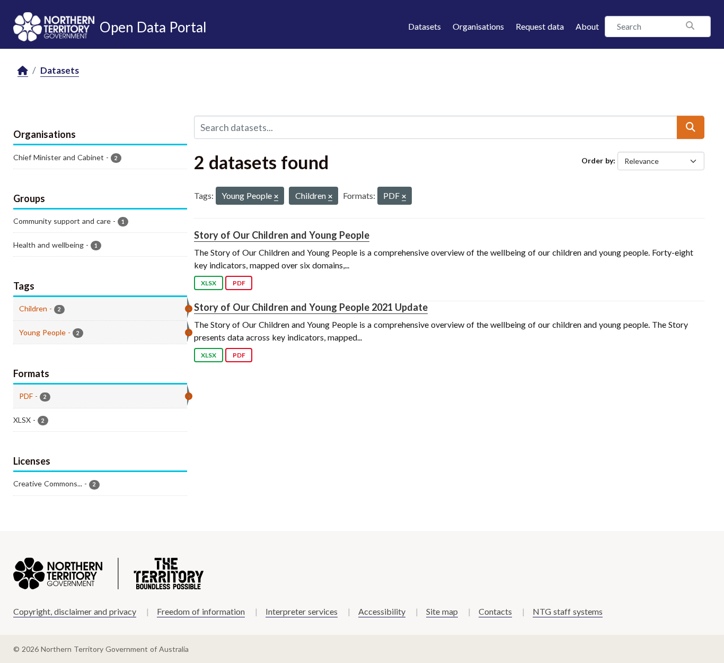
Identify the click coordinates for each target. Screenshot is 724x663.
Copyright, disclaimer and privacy (74, 611)
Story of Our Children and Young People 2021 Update (311, 307)
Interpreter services (302, 611)
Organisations (478, 26)
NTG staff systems (568, 611)
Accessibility (381, 611)
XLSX (208, 283)
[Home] (22, 71)
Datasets (424, 26)
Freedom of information (201, 611)
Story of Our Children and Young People (281, 235)
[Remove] (276, 197)
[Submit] (690, 127)
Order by (597, 160)
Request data (540, 26)
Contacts (495, 611)
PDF (239, 283)
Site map (442, 611)
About (587, 26)
